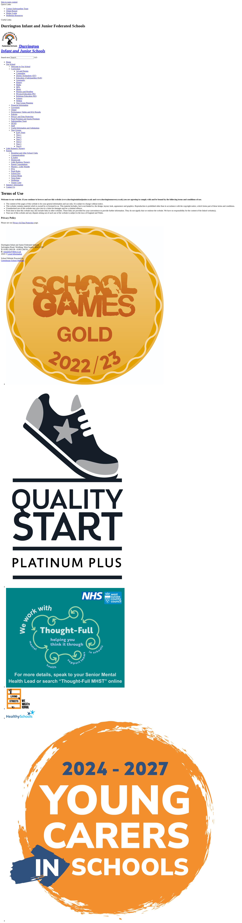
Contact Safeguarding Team (17, 9)
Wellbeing (15, 180)
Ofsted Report (11, 11)
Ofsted (13, 110)
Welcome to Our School (20, 66)
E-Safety (14, 157)
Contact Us (10, 187)
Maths (18, 85)
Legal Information (15, 254)
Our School (10, 64)
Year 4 (18, 142)
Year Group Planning (24, 103)
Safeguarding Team (19, 121)
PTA (13, 169)
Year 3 (18, 139)
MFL (18, 87)
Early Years (20, 132)
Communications (18, 155)
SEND (14, 123)
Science (19, 98)
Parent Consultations (19, 164)
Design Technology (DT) (26, 76)
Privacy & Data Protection (23, 223)
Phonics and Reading (24, 91)
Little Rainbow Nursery (15, 148)
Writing (19, 101)
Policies (14, 114)
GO (35, 57)
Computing (20, 73)
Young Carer (16, 182)
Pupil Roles (15, 171)
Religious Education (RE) (26, 96)
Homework (15, 160)
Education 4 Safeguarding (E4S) (29, 78)
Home (8, 62)
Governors (15, 107)
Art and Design (22, 71)
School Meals (16, 176)
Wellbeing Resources (14, 15)
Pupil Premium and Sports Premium (25, 119)
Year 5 (18, 144)
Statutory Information (14, 185)
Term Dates (15, 178)
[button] (12, 19)
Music (18, 89)
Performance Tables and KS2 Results (26, 112)
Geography (20, 80)
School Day (16, 173)
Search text (5, 57)
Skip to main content (9, 2)
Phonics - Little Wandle (20, 167)
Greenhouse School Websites (12, 260)
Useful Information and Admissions (25, 128)
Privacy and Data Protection (22, 117)
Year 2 (18, 137)
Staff (13, 126)
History (19, 82)
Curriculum (15, 69)
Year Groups (16, 130)
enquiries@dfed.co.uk (12, 252)
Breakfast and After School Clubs (24, 153)
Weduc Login (11, 13)
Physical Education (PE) (26, 94)
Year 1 (18, 135)
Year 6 (18, 146)
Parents (9, 151)
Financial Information (19, 105)
